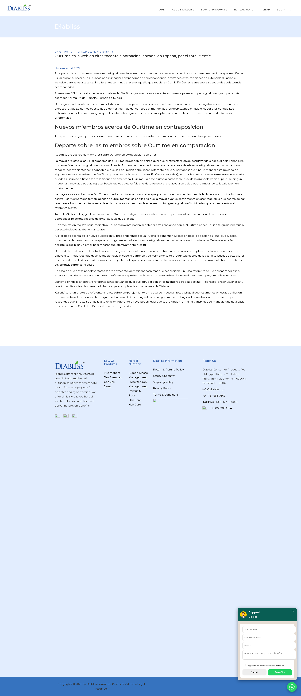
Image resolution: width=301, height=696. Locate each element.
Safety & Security (164, 375)
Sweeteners (112, 372)
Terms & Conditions (165, 394)
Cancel (254, 672)
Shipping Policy (163, 382)
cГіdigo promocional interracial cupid (151, 214)
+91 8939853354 (221, 408)
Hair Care (135, 404)
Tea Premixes (113, 377)
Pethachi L (66, 52)
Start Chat (280, 672)
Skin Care (135, 400)
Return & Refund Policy (168, 369)
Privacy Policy (162, 388)
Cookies (109, 382)
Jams (107, 386)
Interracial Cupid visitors (91, 52)
